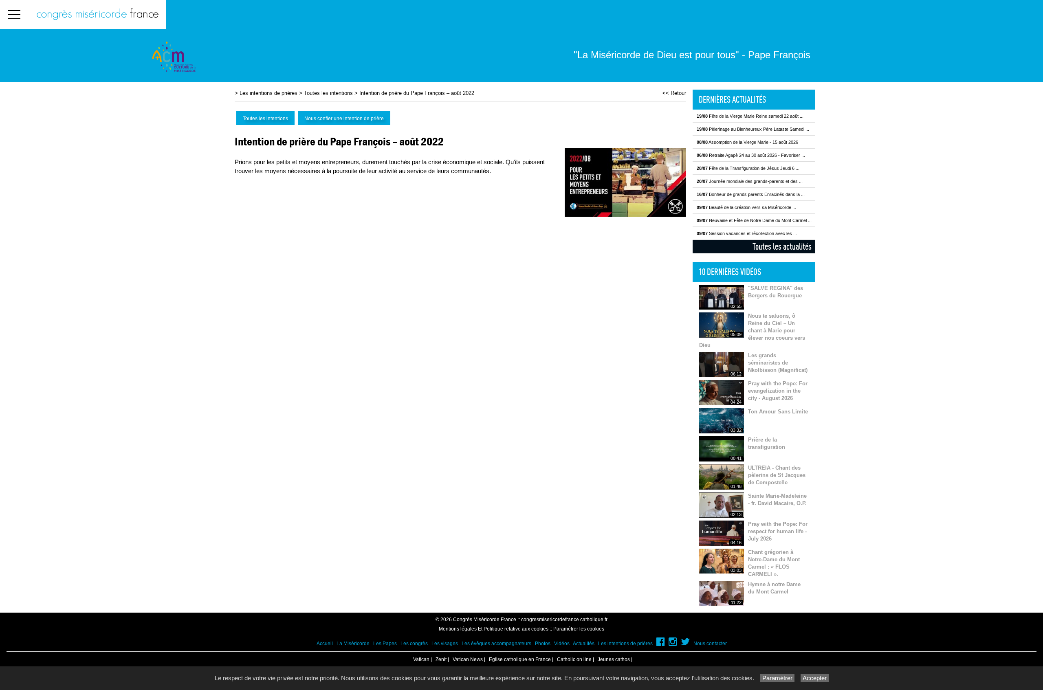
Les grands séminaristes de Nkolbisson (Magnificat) (778, 362)
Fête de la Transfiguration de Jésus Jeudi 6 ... (748, 168)
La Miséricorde (353, 643)
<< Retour (674, 93)
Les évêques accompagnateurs (496, 643)
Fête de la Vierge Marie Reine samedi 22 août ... (750, 116)
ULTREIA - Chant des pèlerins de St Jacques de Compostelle (776, 475)
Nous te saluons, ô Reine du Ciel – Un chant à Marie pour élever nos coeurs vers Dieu (752, 330)
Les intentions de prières (268, 93)
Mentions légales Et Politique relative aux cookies (493, 629)
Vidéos (562, 643)
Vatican (421, 659)
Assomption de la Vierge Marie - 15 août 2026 (747, 142)
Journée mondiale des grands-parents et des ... (750, 181)
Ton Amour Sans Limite (778, 412)
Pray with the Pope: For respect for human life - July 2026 (778, 531)
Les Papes (385, 643)
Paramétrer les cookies (578, 629)
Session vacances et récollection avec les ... (747, 233)
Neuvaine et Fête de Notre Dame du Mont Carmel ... (754, 220)
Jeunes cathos (614, 659)
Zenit (441, 659)
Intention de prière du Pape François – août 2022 (416, 93)
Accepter (814, 678)
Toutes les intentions (328, 93)
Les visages (444, 643)
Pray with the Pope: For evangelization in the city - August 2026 (778, 390)
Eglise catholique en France (520, 659)
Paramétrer (777, 678)
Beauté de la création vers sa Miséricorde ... (746, 207)
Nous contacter (710, 643)
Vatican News (468, 659)
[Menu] (14, 14)
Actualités (583, 643)
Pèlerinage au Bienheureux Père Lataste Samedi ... (753, 129)
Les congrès (414, 643)
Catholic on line (574, 659)
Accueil (325, 643)
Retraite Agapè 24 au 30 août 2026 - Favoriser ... (751, 155)
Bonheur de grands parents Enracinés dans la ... (751, 194)
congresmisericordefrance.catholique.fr (564, 619)
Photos (542, 643)
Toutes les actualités (782, 246)
